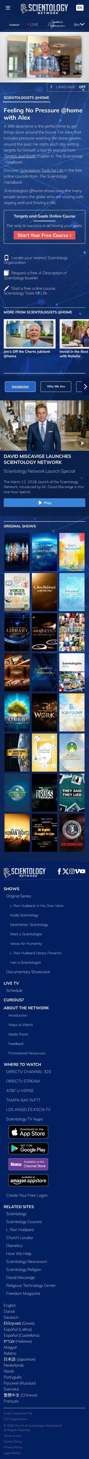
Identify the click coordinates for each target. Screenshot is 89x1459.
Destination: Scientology (29, 924)
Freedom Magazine (23, 1293)
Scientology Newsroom (26, 1261)
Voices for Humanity (26, 943)
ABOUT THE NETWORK (26, 1007)
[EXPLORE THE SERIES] (17, 552)
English (10, 1305)
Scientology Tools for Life (42, 170)
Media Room (18, 1034)
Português (13, 1377)
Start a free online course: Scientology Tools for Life (30, 290)
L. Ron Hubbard (20, 1229)
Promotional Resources (26, 1053)
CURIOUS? (14, 999)
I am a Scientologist (25, 962)
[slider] (44, 71)
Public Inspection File (18, 1413)
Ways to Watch (20, 1024)
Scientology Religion (23, 1269)
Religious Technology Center (31, 1285)
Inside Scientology (24, 915)
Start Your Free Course (44, 235)
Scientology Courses (24, 1221)
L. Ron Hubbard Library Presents (36, 953)
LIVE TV (11, 983)
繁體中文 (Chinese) (20, 1394)
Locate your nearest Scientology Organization (36, 260)
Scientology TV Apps (24, 1118)
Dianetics (14, 1245)
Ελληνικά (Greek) (19, 1323)
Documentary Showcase (28, 971)
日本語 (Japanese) (20, 1359)
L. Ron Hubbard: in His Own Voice (37, 905)
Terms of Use (12, 1436)
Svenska (11, 1388)
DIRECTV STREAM (23, 1081)
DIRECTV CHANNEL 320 (28, 1071)
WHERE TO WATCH (22, 1064)
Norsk (9, 1371)
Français (11, 1400)
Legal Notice (12, 1453)
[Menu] (8, 7)
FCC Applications (15, 1419)
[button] (3, 386)
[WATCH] (72, 592)
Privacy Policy (13, 1447)
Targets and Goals (20, 155)
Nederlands (14, 1365)
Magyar (10, 1347)
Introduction (17, 1015)
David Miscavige (20, 1277)
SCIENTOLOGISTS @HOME (26, 97)
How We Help (18, 1253)
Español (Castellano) (22, 1335)
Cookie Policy (13, 1441)
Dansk (9, 1311)
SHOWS (11, 888)
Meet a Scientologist (26, 934)
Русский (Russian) (20, 1383)
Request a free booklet (35, 275)
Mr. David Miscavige (57, 487)
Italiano (10, 1353)
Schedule (14, 990)
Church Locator (19, 1237)
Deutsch (11, 1317)
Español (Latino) (18, 1329)
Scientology (16, 1213)
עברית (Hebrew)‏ (18, 1341)
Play (48, 503)
